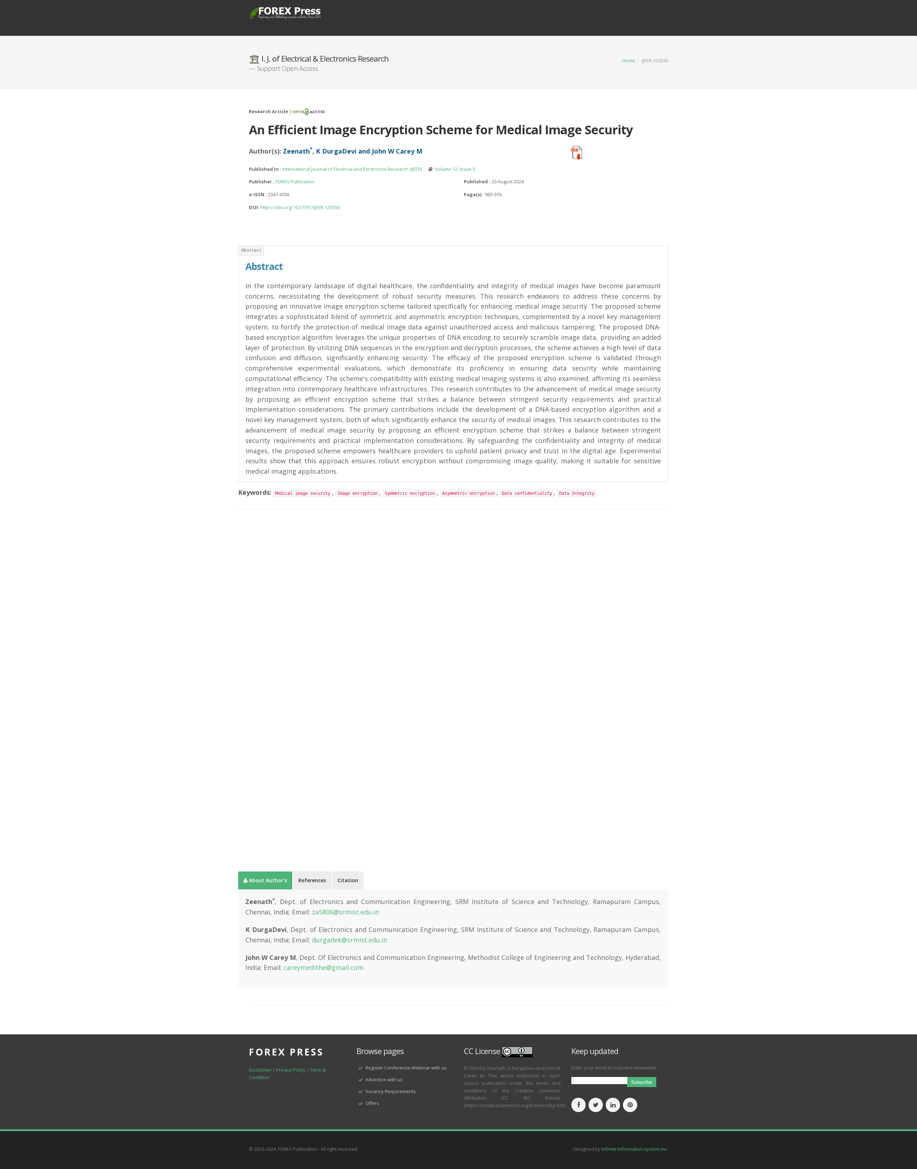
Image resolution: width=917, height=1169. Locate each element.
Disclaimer (260, 1070)
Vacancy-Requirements (390, 1091)
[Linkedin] (613, 1105)
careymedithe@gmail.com (324, 967)
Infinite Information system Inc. (634, 1149)
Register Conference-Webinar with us (406, 1067)
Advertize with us (384, 1079)
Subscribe (641, 1081)
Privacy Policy (291, 1070)
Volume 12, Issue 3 (455, 169)
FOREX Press (286, 1051)
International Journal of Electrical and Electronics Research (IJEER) (352, 169)
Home (628, 60)
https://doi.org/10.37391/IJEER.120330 (300, 207)
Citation (347, 880)
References (312, 880)
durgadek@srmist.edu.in (349, 940)
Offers (372, 1103)
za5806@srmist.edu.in (345, 912)
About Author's (267, 880)
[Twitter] (596, 1105)
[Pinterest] (630, 1105)
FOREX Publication (295, 181)
